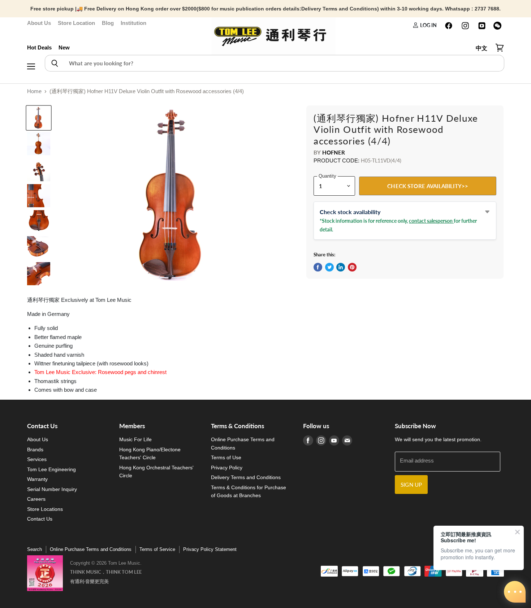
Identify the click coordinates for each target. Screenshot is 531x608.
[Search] (54, 63)
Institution (133, 23)
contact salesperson (431, 221)
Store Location (76, 23)
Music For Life (135, 439)
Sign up (411, 484)
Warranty (37, 479)
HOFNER (333, 152)
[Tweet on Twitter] (329, 267)
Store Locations (45, 509)
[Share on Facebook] (318, 267)
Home (34, 91)
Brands (35, 449)
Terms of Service (157, 549)
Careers (36, 499)
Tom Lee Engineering (51, 469)
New (64, 47)
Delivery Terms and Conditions (246, 477)
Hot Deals (39, 47)
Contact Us (39, 519)
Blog (108, 23)
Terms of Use (226, 457)
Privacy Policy (226, 467)
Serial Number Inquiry (52, 489)
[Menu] (31, 48)
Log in (428, 25)
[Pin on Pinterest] (352, 267)
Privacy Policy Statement (210, 549)
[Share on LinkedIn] (340, 267)
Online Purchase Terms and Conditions (90, 549)
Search (34, 549)
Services (37, 459)
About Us (39, 23)
